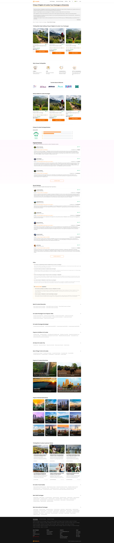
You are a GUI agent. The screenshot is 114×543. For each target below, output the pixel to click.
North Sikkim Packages (59, 498)
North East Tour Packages (60, 522)
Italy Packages (35, 513)
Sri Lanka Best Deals (64, 353)
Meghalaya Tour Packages (52, 522)
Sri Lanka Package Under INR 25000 (50, 326)
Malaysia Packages (69, 509)
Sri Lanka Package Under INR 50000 (38, 326)
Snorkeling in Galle (36, 334)
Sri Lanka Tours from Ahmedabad (49, 315)
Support (61, 532)
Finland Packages (62, 511)
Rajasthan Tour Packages (58, 521)
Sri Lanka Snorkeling (45, 354)
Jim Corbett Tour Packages (75, 525)
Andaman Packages (56, 497)
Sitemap (61, 535)
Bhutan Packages (69, 510)
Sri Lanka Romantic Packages (37, 353)
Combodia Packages (44, 514)
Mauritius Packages (42, 509)
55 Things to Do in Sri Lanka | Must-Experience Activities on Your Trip (63, 489)
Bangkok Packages (56, 511)
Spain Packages (41, 513)
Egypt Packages (61, 513)
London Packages (68, 511)
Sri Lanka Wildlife (70, 353)
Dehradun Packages (36, 501)
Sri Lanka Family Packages (56, 353)
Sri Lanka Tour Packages (42, 22)
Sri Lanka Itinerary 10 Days (45, 488)
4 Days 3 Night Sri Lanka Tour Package (52, 306)
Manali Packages (66, 498)
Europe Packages (50, 510)
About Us (34, 531)
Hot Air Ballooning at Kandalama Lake (53, 334)
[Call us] (34, 51)
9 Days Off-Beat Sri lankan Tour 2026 (55, 45)
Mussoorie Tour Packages (67, 525)
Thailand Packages (75, 509)
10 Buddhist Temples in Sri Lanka (73, 486)
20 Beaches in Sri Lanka (37, 488)
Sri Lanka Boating (51, 354)
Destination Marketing (63, 537)
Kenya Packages (35, 510)
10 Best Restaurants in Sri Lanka (71, 488)
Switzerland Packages (49, 509)
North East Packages (73, 498)
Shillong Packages (43, 501)
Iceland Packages (56, 510)
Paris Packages (43, 511)
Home (34, 22)
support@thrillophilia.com (65, 531)
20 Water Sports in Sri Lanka (54, 488)
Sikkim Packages (41, 497)
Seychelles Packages (36, 511)
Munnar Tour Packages (51, 525)
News (34, 535)
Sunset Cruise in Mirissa (37, 335)
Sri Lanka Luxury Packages (47, 353)
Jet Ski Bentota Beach (43, 334)
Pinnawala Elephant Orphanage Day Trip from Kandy (50, 335)
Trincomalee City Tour (74, 335)
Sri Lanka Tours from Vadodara (38, 318)
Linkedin (78, 535)
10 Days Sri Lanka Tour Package (71, 45)
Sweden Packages (47, 513)
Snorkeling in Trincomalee (64, 334)
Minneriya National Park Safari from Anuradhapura (41, 336)
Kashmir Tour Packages (50, 521)
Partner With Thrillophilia (64, 536)
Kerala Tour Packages (65, 521)
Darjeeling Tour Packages (44, 522)
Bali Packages (63, 509)
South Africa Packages (75, 511)
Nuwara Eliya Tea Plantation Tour (74, 334)
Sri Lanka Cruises (57, 354)
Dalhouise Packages (50, 501)
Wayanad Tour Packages (44, 525)
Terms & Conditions (50, 531)
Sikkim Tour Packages (36, 522)
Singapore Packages (76, 510)
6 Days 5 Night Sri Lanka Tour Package (64, 306)
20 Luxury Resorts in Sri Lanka (37, 489)
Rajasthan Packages (63, 497)
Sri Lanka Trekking (63, 354)
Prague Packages (73, 513)
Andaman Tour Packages (73, 521)
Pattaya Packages (49, 511)
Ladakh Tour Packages (36, 521)
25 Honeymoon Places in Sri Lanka (62, 486)
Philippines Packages (36, 514)
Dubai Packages (35, 509)
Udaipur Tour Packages (36, 525)
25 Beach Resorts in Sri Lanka (51, 486)
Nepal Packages (66, 513)
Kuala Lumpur (73, 422)
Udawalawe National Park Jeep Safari (64, 335)
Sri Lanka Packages (57, 509)
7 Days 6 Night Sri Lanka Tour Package (52, 307)
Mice (70, 1)
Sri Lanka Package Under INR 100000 (62, 326)
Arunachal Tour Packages (68, 522)
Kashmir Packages (76, 497)
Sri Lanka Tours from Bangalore (38, 315)
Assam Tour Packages (76, 522)
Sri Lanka (37, 22)
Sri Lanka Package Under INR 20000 (74, 326)
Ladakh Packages (69, 497)
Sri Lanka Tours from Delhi (69, 315)
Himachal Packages (52, 498)
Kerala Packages (35, 497)
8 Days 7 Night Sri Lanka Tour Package (39, 306)
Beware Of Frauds (36, 536)
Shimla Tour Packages (59, 525)
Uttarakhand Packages (44, 498)
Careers (34, 532)
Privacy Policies (49, 532)
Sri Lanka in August (63, 488)
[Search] (73, 1)
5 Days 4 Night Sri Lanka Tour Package (39, 307)
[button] (34, 35)
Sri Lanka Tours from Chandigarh (49, 318)
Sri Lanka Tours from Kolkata (59, 315)
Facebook (78, 531)
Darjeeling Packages (36, 498)
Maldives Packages (63, 510)
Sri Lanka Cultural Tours (37, 354)
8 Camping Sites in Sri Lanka (47, 489)
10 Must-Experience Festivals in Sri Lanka (39, 486)
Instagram (78, 532)
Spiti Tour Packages (43, 521)
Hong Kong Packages (54, 513)
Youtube (78, 536)
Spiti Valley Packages (48, 497)
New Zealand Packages (43, 510)
